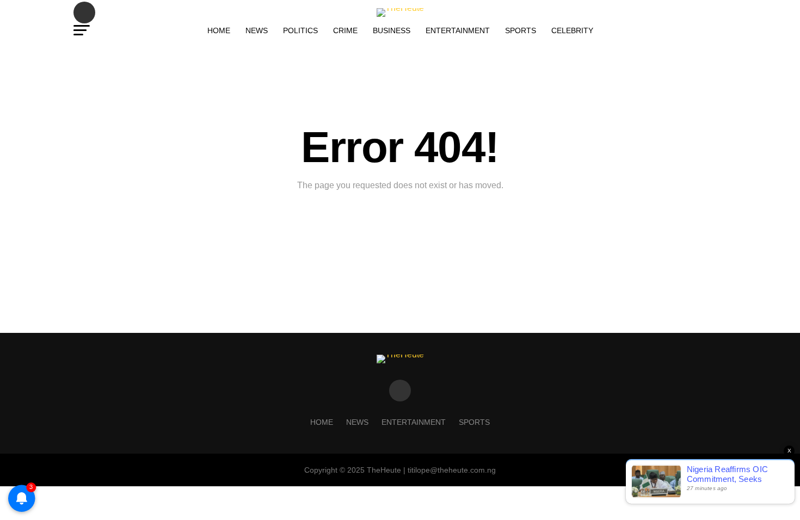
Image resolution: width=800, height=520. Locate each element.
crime (345, 30)
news (256, 30)
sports (520, 30)
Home (218, 30)
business (391, 30)
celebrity (572, 30)
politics (300, 30)
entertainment (458, 30)
